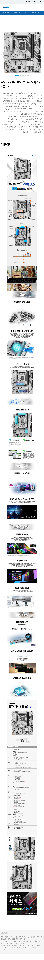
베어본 (34, 13)
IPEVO (40, 13)
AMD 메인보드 (17, 13)
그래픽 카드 (26, 13)
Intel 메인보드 (6, 13)
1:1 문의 (40, 2)
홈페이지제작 (4, 951)
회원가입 (34, 2)
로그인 (28, 2)
